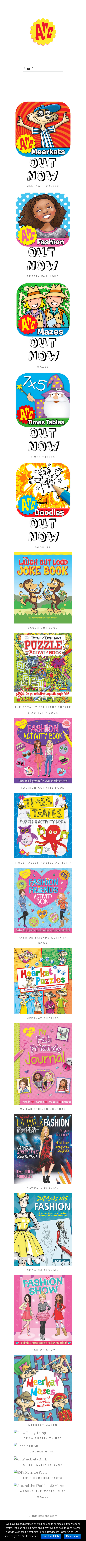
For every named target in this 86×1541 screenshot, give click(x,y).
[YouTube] (54, 58)
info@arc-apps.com (44, 1516)
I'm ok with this (51, 1536)
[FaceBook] (36, 58)
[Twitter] (45, 58)
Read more (72, 1536)
